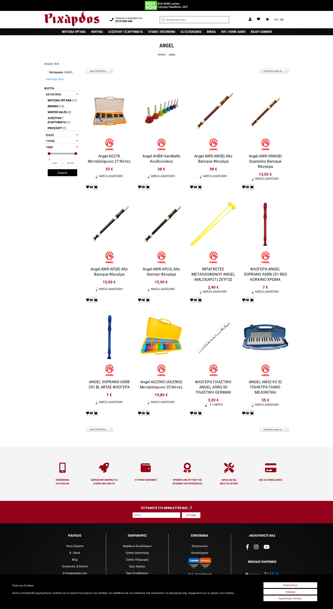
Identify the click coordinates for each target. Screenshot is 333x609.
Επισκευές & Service (75, 566)
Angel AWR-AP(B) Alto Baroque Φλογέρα (109, 271)
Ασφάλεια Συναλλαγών (137, 546)
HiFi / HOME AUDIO (233, 32)
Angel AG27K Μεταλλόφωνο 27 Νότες (109, 158)
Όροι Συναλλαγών (137, 573)
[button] (163, 19)
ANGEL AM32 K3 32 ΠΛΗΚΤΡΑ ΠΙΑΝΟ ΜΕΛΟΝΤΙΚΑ (265, 387)
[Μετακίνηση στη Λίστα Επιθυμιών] (87, 187)
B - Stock (74, 553)
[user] (250, 19)
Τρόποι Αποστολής (137, 553)
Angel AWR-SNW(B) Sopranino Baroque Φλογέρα (265, 161)
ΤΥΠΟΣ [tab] (50, 141)
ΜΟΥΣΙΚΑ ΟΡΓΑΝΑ (74, 32)
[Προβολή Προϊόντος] (91, 187)
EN (282, 20)
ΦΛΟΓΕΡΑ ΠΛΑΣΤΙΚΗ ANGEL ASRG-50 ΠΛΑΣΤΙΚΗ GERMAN (213, 387)
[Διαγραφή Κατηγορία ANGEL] (47, 72)
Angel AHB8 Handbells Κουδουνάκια (161, 158)
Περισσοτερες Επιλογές (290, 598)
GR (276, 20)
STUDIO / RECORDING (161, 32)
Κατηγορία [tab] (53, 94)
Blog (75, 559)
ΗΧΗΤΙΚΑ (97, 32)
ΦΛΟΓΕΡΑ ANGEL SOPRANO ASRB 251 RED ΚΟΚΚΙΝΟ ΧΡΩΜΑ (265, 274)
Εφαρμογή (62, 172)
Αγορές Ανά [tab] (51, 63)
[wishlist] (258, 19)
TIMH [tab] (49, 147)
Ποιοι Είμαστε (75, 546)
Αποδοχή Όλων (290, 585)
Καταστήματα (199, 553)
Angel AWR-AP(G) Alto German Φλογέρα (161, 271)
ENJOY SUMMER (261, 32)
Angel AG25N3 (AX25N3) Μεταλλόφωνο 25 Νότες (161, 384)
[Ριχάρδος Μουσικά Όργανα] (72, 19)
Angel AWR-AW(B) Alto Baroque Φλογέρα (213, 158)
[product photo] (109, 112)
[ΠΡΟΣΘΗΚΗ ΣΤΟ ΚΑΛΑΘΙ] (95, 187)
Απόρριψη (290, 591)
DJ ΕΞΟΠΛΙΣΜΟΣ (191, 32)
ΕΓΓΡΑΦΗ (191, 515)
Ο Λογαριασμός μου (75, 573)
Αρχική (162, 54)
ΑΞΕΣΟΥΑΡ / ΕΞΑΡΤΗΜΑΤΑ (125, 32)
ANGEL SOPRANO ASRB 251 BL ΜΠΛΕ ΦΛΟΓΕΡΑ (109, 384)
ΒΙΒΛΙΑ (211, 32)
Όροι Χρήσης (137, 566)
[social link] (247, 547)
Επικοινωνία (199, 546)
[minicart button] (267, 19)
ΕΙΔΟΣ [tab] (50, 135)
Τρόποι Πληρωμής (137, 559)
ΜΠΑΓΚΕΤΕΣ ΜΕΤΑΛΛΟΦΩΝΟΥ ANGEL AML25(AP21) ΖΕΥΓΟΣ (213, 274)
